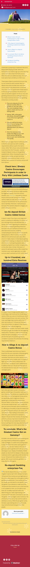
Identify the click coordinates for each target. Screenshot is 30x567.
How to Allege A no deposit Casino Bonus (14, 50)
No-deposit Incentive (6, 521)
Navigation (8, 1)
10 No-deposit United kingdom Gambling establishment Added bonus (16, 44)
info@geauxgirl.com (10, 7)
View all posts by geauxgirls (18, 513)
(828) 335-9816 (7, 5)
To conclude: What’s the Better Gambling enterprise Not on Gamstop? (15, 55)
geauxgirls (8, 29)
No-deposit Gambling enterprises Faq (13, 61)
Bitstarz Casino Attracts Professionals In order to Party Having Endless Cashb (15, 38)
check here (12, 195)
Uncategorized (22, 29)
